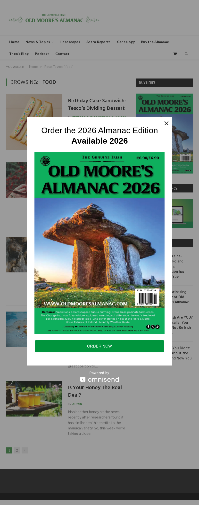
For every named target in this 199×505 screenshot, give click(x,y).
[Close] (166, 123)
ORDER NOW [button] (99, 346)
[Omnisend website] (99, 377)
